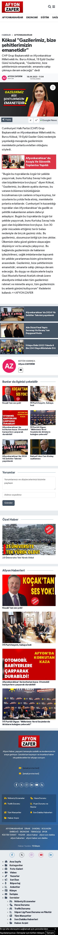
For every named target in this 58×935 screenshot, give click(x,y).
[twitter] (21, 854)
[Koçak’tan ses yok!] (15, 393)
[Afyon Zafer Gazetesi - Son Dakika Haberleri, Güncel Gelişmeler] (12, 7)
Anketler (15, 887)
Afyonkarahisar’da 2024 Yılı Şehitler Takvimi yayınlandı (14, 458)
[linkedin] (50, 854)
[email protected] (31, 768)
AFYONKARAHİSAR (12, 17)
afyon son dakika (47, 835)
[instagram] (31, 854)
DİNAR (27, 829)
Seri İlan (14, 880)
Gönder (8, 503)
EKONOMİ (32, 17)
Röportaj (15, 883)
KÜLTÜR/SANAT (9, 835)
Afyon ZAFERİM (26, 364)
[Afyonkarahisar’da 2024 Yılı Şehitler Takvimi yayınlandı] (15, 447)
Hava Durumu (40, 798)
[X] (21, 784)
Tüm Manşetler (14, 812)
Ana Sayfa (15, 861)
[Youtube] (36, 784)
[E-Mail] (20, 370)
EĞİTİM (45, 17)
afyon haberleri (17, 838)
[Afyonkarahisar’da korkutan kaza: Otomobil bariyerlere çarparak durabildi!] (15, 418)
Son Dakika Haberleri (42, 812)
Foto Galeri (16, 869)
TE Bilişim (36, 846)
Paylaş (8, 120)
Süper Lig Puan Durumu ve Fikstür (33, 912)
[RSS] (41, 784)
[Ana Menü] (53, 7)
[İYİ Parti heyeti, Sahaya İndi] (43, 393)
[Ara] (49, 7)
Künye (13, 890)
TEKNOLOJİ (36, 832)
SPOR (44, 832)
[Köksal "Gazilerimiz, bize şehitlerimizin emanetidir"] (29, 99)
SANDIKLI (36, 829)
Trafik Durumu (13, 804)
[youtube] (41, 854)
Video (13, 872)
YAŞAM (21, 835)
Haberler (6, 35)
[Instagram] (26, 784)
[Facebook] (16, 784)
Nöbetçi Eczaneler (16, 798)
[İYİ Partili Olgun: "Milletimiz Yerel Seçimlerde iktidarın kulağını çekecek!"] (43, 418)
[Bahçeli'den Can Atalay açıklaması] (43, 447)
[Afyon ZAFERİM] (9, 366)
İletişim (14, 894)
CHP (34, 128)
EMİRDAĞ (14, 832)
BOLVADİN (46, 829)
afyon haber (32, 835)
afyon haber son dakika (36, 838)
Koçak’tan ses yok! (11, 403)
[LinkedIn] (31, 784)
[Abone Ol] (48, 120)
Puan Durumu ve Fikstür (39, 805)
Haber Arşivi (13, 818)
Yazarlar (15, 876)
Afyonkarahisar (29, 132)
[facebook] (12, 854)
